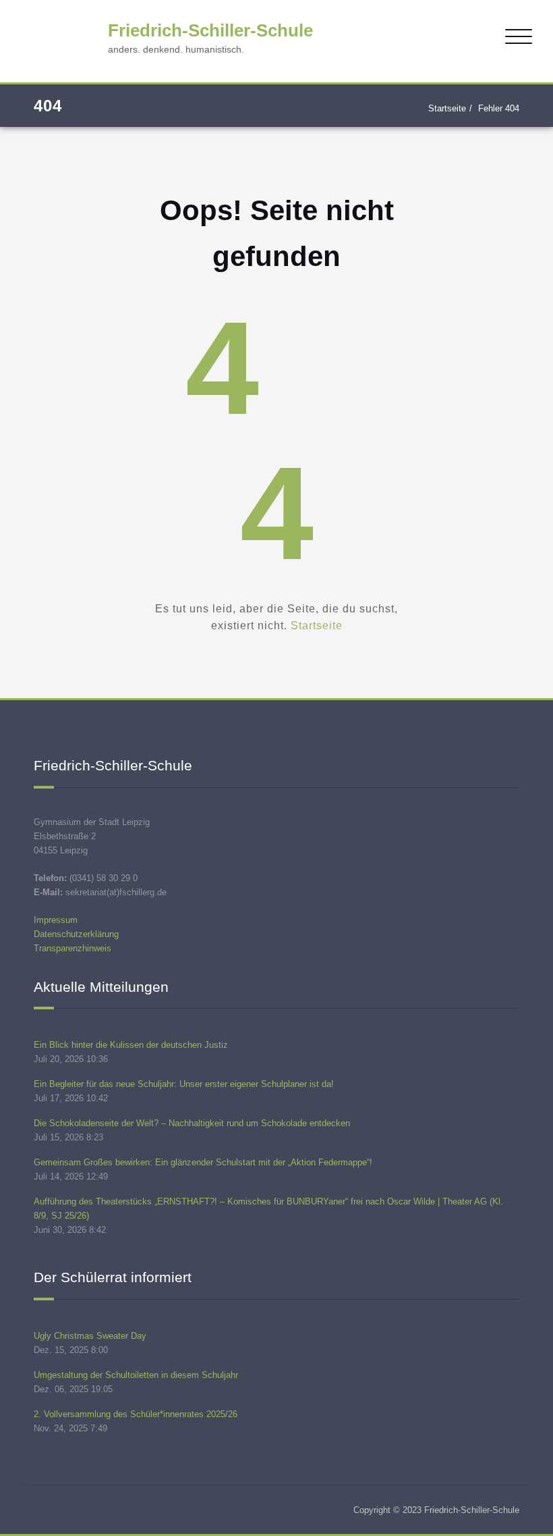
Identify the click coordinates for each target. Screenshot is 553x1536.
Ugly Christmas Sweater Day (90, 1336)
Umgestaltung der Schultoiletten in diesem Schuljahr (136, 1375)
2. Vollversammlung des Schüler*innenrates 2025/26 (135, 1414)
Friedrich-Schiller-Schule (210, 30)
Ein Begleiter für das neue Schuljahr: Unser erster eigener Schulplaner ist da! (184, 1084)
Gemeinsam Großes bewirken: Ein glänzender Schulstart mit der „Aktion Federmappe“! (203, 1162)
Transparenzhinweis (72, 948)
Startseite (447, 108)
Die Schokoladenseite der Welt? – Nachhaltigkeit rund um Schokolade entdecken (192, 1123)
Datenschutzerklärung (76, 934)
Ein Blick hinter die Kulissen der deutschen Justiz (131, 1045)
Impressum (56, 920)
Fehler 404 (498, 108)
